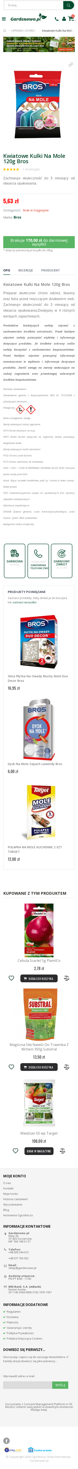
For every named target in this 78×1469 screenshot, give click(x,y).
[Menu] (4, 19)
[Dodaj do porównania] (66, 978)
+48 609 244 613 (18, 1252)
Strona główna (4, 30)
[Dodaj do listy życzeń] (11, 978)
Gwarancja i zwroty (19, 1328)
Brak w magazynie (39, 1151)
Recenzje (25, 270)
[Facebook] (6, 1441)
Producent (50, 270)
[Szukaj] (68, 5)
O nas (7, 1183)
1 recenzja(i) (31, 169)
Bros (17, 217)
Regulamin (14, 1311)
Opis (6, 270)
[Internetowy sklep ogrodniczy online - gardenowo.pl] (28, 17)
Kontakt (8, 1188)
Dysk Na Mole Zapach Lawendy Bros (35, 764)
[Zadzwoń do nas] (56, 19)
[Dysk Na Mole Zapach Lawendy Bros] (39, 730)
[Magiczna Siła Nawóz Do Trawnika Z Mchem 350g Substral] (39, 1014)
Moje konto (10, 1194)
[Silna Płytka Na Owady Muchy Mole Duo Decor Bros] (39, 642)
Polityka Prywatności (20, 1333)
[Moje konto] (64, 18)
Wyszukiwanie (12, 1204)
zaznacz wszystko (25, 602)
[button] (70, 64)
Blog (6, 1210)
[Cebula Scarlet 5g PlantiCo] (39, 930)
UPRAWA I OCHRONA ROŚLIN (29, 30)
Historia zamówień (15, 1199)
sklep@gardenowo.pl (22, 1268)
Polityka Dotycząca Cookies (24, 1338)
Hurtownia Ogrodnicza (18, 1215)
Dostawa (12, 1317)
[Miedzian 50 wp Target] (39, 1103)
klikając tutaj (39, 1410)
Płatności (12, 1322)
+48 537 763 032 (18, 1258)
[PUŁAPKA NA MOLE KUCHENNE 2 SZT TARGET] (39, 813)
